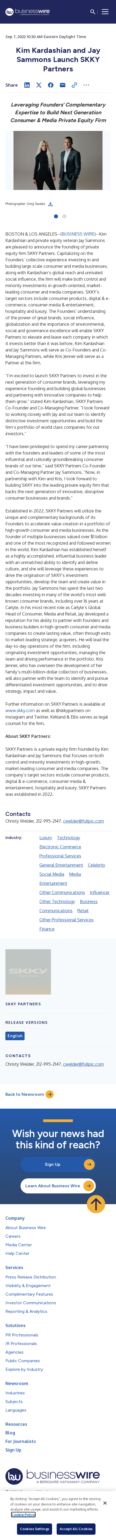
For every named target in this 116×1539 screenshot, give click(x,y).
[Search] (92, 11)
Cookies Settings (34, 1529)
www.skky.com (20, 710)
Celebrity (96, 865)
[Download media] (50, 204)
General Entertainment (61, 865)
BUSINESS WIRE (78, 234)
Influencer (100, 892)
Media (75, 874)
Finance (46, 929)
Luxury (45, 837)
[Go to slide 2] (64, 217)
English (15, 1036)
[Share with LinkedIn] (27, 85)
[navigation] (105, 11)
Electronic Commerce (60, 846)
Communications (56, 910)
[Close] (105, 1503)
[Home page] (27, 12)
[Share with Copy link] (74, 85)
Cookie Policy (23, 1514)
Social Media (51, 874)
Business (89, 901)
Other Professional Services (66, 919)
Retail (82, 910)
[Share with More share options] (86, 85)
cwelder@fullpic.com (83, 821)
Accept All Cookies (76, 1529)
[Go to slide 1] (56, 217)
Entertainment (53, 883)
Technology (68, 837)
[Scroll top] (96, 1204)
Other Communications (62, 892)
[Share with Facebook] (50, 85)
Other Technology (57, 901)
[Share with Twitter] (39, 85)
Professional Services (60, 856)
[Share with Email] (62, 85)
